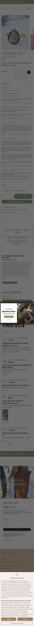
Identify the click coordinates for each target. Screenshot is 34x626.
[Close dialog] (32, 304)
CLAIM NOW (9, 316)
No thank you (9, 319)
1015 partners (12, 581)
